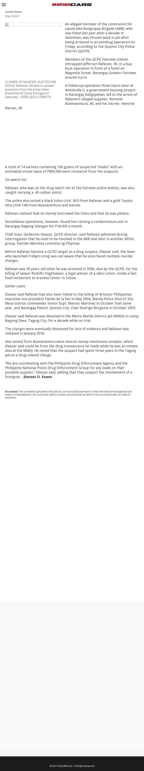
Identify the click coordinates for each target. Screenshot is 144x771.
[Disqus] (72, 453)
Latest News (13, 12)
